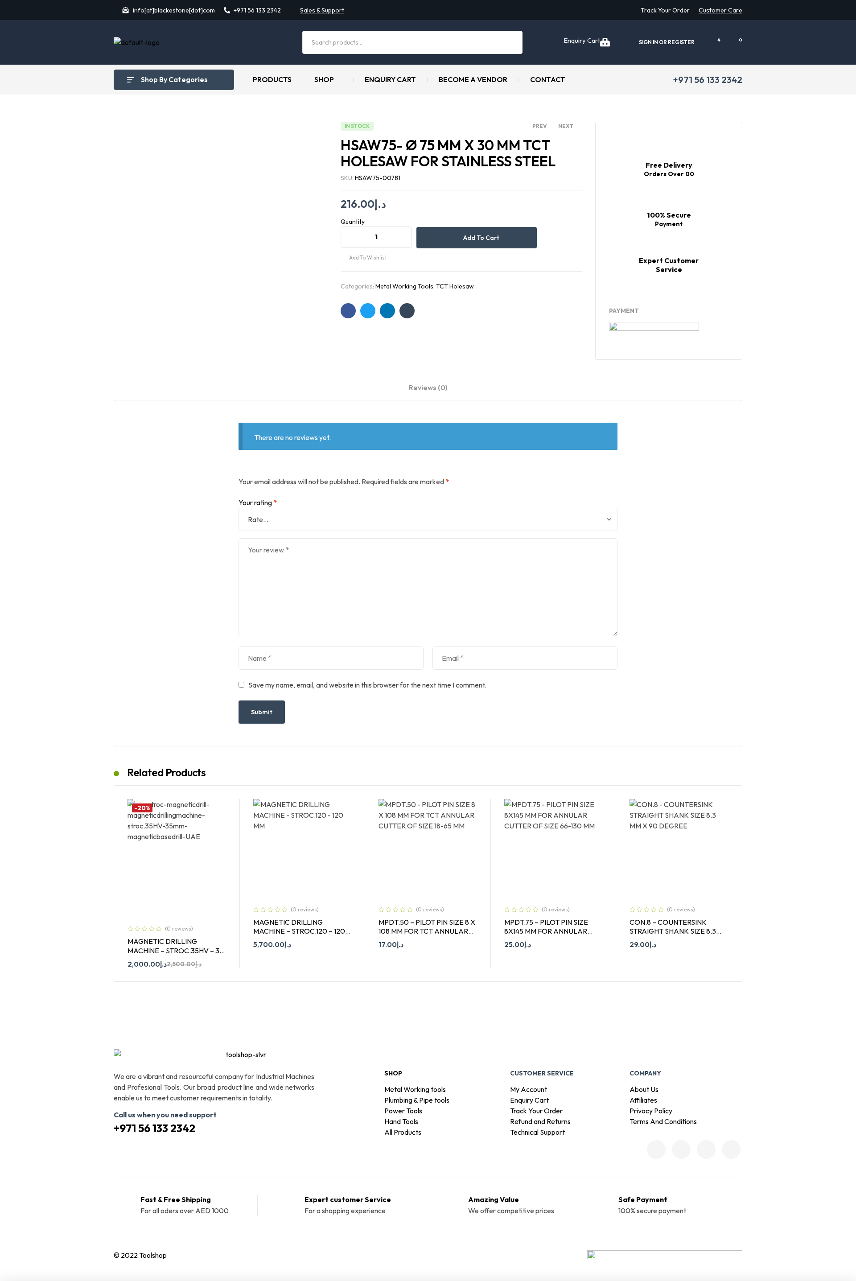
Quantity (353, 222)
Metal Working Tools (404, 286)
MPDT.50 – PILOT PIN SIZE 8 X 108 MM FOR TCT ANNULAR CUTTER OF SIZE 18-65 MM (427, 931)
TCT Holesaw (455, 286)
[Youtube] (731, 1149)
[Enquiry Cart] (605, 42)
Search (510, 42)
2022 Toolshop (144, 1255)
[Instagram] (706, 1149)
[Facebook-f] (656, 1149)
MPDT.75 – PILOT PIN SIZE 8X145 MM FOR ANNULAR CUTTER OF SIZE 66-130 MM (549, 931)
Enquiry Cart (582, 40)
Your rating (258, 502)
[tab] (428, 391)
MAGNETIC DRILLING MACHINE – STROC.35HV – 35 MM (175, 950)
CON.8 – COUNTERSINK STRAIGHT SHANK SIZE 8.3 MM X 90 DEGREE (673, 931)
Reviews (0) (428, 387)
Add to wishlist (368, 257)
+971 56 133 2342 (154, 1128)
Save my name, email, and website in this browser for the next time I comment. (367, 684)
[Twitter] (681, 1149)
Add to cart (481, 238)
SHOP (393, 1073)
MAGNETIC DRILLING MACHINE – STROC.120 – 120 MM (299, 931)
